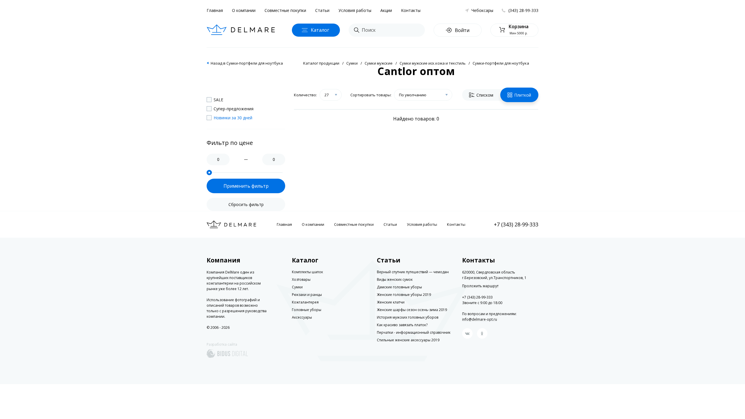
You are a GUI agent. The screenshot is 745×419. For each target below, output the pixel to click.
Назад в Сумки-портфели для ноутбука (247, 63)
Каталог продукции (321, 63)
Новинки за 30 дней (233, 117)
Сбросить (246, 204)
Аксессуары (302, 317)
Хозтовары (301, 279)
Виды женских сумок (395, 279)
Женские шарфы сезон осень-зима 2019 (412, 309)
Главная (215, 10)
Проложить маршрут (480, 286)
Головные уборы (306, 309)
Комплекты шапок (307, 271)
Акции (386, 10)
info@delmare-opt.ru (479, 319)
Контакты (411, 10)
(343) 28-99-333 (523, 10)
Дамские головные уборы (399, 287)
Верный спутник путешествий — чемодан (413, 271)
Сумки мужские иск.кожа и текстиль (433, 63)
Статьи (322, 10)
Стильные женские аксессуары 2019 (408, 340)
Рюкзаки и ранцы (307, 294)
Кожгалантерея (305, 302)
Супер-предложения (233, 108)
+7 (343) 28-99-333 (516, 224)
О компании (244, 10)
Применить (246, 186)
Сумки (352, 63)
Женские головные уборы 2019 (404, 294)
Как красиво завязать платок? (402, 324)
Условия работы (354, 10)
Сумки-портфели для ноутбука (501, 63)
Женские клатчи (391, 302)
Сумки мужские (379, 63)
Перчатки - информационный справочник (413, 332)
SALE (218, 99)
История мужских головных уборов (407, 317)
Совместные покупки (285, 10)
